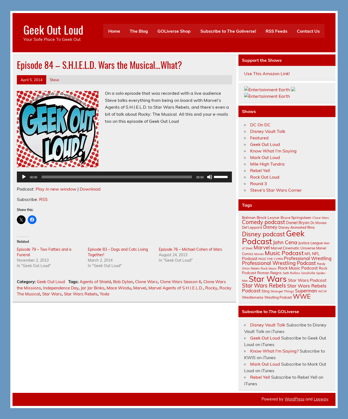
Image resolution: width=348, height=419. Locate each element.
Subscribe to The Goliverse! (228, 31)
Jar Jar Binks (92, 287)
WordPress (294, 399)
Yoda (104, 293)
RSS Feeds (276, 31)
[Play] (24, 177)
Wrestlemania (252, 297)
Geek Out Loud (53, 29)
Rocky (211, 287)
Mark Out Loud (265, 157)
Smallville (308, 273)
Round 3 (258, 183)
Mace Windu (119, 287)
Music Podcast (284, 252)
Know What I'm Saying (273, 151)
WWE (302, 296)
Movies (259, 254)
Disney (270, 227)
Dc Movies (318, 223)
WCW (322, 291)
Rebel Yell (260, 170)
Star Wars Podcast (307, 280)
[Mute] (209, 177)
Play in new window (56, 189)
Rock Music (269, 268)
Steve (54, 79)
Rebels (255, 268)
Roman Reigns (269, 273)
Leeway (321, 399)
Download (90, 189)
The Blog (139, 31)
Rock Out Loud (264, 177)
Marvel (139, 287)
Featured (259, 137)
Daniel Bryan (297, 222)
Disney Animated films (296, 227)
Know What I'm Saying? (274, 351)
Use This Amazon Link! (267, 73)
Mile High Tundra (267, 164)
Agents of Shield (95, 281)
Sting (265, 291)
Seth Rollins (291, 273)
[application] (124, 177)
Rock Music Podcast (298, 268)
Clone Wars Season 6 (180, 281)
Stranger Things (282, 291)
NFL (307, 254)
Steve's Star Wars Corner (276, 190)
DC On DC (260, 124)
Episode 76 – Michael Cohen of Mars (190, 249)
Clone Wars (146, 281)
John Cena (285, 242)
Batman (249, 217)
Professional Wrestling (307, 258)
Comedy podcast (263, 222)
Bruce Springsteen (296, 217)
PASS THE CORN (270, 259)
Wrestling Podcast (278, 297)
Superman (306, 290)
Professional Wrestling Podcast (279, 263)
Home (114, 31)
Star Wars (52, 293)
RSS (43, 199)
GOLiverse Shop (174, 31)
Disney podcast (263, 234)
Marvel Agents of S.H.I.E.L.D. (175, 287)
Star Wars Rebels (81, 293)
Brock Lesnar (268, 217)
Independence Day (61, 287)
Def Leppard (252, 227)
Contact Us (308, 31)
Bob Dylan (123, 281)
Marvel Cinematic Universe (293, 248)
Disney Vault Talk (267, 131)
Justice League (310, 242)
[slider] (221, 176)
